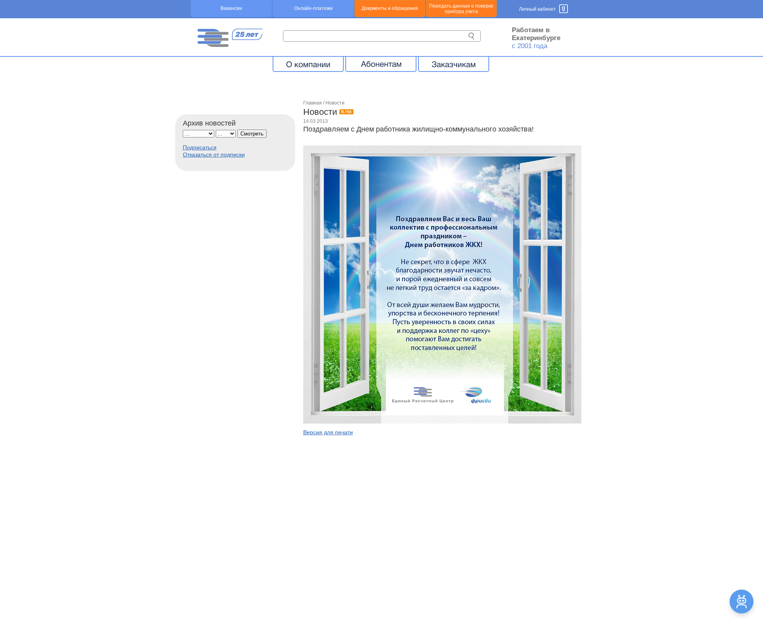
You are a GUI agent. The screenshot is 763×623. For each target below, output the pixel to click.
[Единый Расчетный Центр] (229, 45)
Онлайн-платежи (313, 8)
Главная (312, 103)
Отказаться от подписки (214, 154)
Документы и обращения (390, 8)
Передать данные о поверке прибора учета (461, 8)
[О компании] (308, 64)
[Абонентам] (381, 64)
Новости (335, 103)
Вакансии (231, 8)
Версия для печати (328, 432)
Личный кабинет (537, 9)
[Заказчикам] (453, 64)
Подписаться (200, 147)
